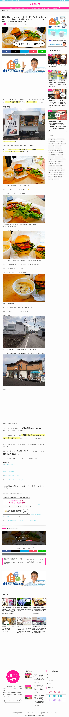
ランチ (60, 154)
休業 (50, 161)
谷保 (16, 528)
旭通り (57, 170)
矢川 (56, 172)
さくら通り (52, 141)
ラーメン (51, 156)
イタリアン (60, 141)
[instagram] (62, 0)
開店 (56, 179)
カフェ (51, 143)
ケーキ (63, 143)
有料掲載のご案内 (21, 712)
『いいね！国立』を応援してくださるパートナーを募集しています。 (21, 520)
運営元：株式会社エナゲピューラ (49, 712)
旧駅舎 (51, 170)
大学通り (52, 165)
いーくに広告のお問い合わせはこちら (13, 479)
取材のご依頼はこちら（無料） (12, 475)
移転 (56, 174)
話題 (5, 528)
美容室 (61, 174)
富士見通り (52, 167)
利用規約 (28, 712)
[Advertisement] (24, 84)
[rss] (66, 0)
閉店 (51, 179)
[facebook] (59, 0)
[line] (64, 0)
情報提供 (15, 712)
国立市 (51, 163)
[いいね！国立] (34, 4)
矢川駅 (61, 172)
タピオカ (58, 148)
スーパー (51, 148)
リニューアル (59, 156)
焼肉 (50, 172)
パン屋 (59, 150)
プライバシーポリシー (36, 712)
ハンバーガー (11, 528)
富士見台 (59, 165)
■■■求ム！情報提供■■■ (9, 471)
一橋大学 (57, 159)
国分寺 (60, 161)
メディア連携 (52, 154)
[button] (6, 51)
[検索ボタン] (59, 8)
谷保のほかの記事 (8, 464)
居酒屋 (59, 167)
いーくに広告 (60, 139)
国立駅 (57, 163)
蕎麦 (50, 176)
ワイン (51, 159)
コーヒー (51, 145)
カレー (57, 143)
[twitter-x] (61, 0)
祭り (50, 174)
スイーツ (58, 145)
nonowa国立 (52, 139)
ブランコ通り (59, 152)
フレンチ (51, 152)
